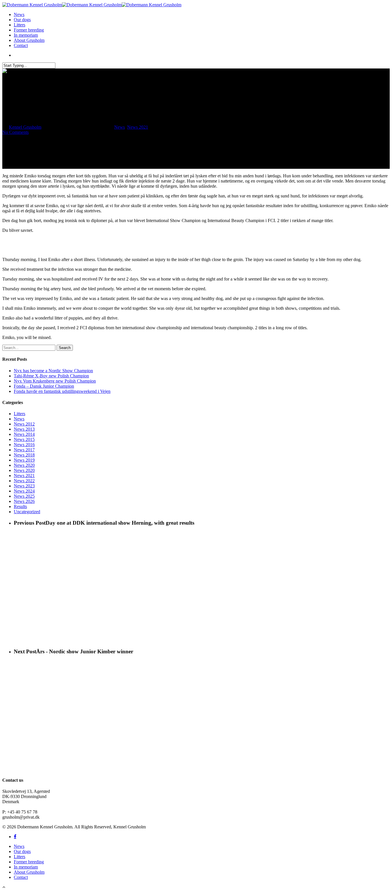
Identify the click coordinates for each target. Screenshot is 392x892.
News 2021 (137, 127)
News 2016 (24, 444)
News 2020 (24, 465)
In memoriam (26, 35)
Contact (21, 45)
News (19, 14)
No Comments (15, 132)
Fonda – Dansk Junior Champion (44, 386)
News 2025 (24, 496)
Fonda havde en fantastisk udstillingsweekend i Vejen (62, 391)
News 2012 (24, 424)
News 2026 (24, 501)
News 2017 (24, 449)
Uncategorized (27, 511)
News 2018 (24, 454)
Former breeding (29, 30)
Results (20, 506)
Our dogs (22, 19)
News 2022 (24, 480)
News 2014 (24, 434)
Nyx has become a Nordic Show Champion (53, 370)
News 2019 (24, 460)
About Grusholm (29, 40)
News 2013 (24, 429)
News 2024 (24, 491)
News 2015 (24, 439)
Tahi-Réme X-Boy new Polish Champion (51, 375)
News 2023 (24, 485)
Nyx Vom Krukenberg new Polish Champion (55, 381)
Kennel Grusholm (25, 127)
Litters (19, 24)
